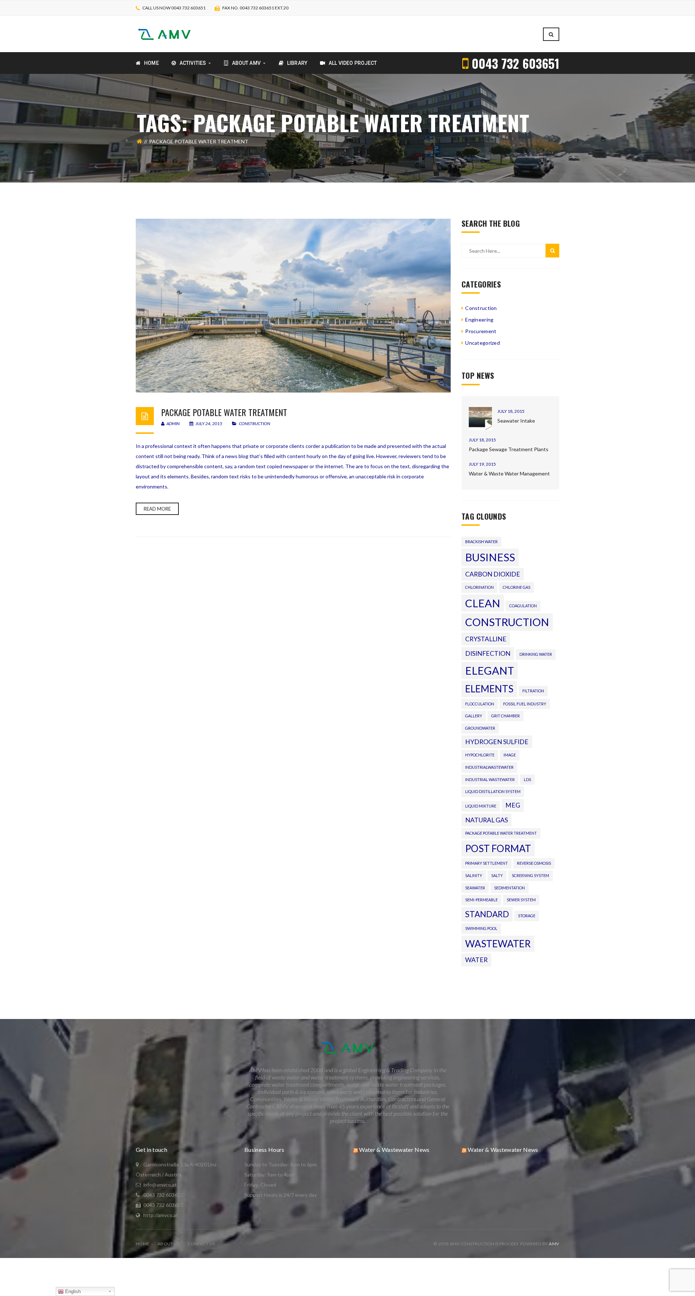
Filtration (533, 690)
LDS (527, 779)
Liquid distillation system (493, 791)
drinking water (535, 654)
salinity (473, 875)
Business (490, 557)
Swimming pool (481, 928)
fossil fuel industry (524, 703)
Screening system (530, 875)
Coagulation (523, 605)
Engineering (479, 319)
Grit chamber (505, 715)
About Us (168, 1243)
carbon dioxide (492, 574)
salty (497, 875)
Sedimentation (509, 887)
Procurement (480, 331)
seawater (475, 887)
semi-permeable (481, 899)
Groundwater (480, 728)
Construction (254, 423)
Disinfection (487, 653)
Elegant (489, 670)
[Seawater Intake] (480, 418)
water (476, 960)
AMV (554, 1243)
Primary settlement (486, 863)
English (72, 1291)
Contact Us (201, 1243)
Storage (526, 915)
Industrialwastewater (489, 767)
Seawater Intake (516, 421)
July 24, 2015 (209, 423)
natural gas (486, 820)
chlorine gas (516, 587)
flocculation (479, 703)
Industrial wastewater (490, 779)
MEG (512, 805)
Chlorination (479, 587)
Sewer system (521, 899)
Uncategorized (482, 343)
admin (173, 423)
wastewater (498, 943)
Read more (157, 509)
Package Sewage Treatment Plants (508, 449)
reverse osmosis (534, 863)
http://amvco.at (160, 1215)
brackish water (481, 541)
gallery (473, 715)
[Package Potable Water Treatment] (293, 306)
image (510, 754)
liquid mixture (480, 806)
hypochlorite (479, 754)
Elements (489, 689)
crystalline (485, 639)
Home (142, 1243)
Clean (482, 603)
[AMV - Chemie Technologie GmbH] (164, 33)
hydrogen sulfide (496, 742)
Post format (498, 848)
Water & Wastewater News (394, 1149)
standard (487, 914)
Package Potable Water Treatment (224, 412)
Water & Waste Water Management (509, 473)
